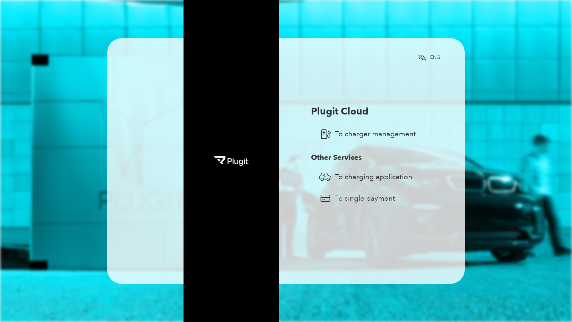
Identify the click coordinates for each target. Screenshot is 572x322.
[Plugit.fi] (439, 266)
